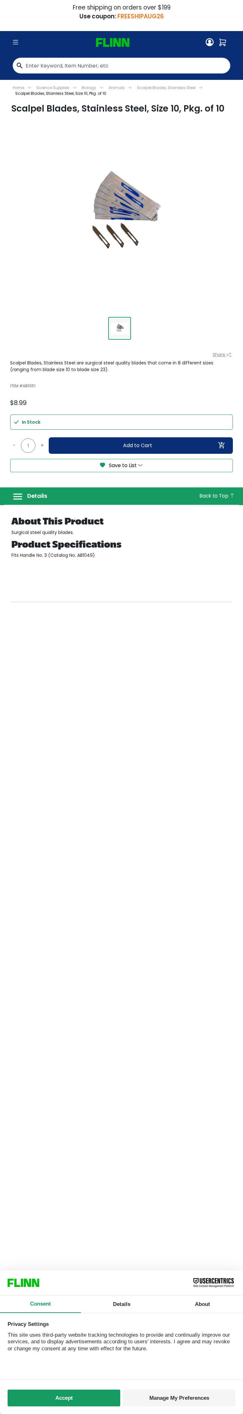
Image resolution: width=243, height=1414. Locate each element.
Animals (117, 87)
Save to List (123, 465)
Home (18, 87)
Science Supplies (52, 87)
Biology (89, 87)
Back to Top (214, 495)
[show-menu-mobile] (15, 42)
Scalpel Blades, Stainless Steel (166, 87)
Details (37, 496)
